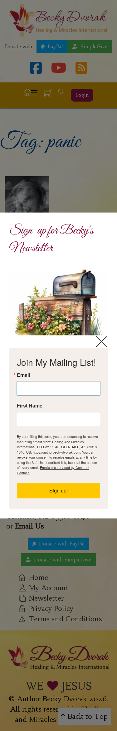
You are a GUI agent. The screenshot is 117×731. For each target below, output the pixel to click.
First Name (29, 405)
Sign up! (58, 490)
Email (23, 374)
